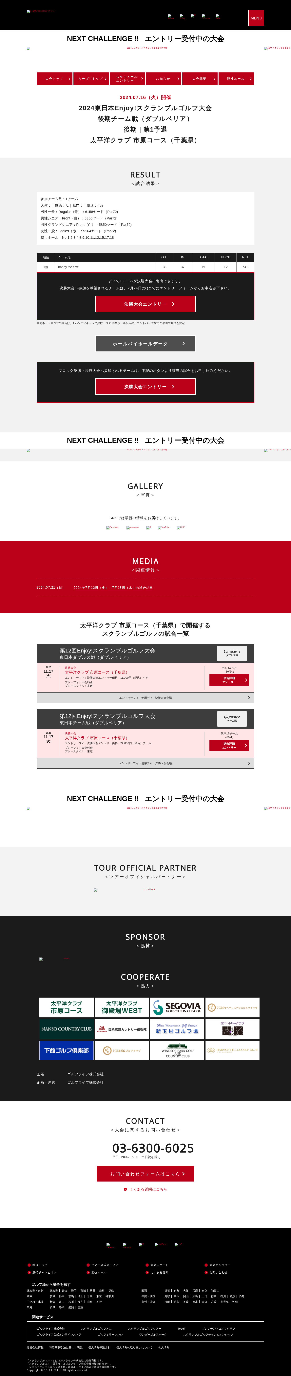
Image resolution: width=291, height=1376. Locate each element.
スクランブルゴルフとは (96, 1328)
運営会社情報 (35, 1347)
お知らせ (163, 78)
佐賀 (176, 1301)
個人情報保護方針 (99, 1347)
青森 (64, 1290)
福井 (80, 1301)
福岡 (167, 1301)
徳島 (214, 1296)
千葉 (89, 1296)
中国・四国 (148, 1296)
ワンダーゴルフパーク (153, 1334)
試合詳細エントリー (229, 680)
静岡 (62, 1307)
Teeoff (181, 1328)
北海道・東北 (35, 1290)
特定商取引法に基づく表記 (66, 1347)
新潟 (52, 1301)
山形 (102, 1290)
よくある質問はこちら (148, 1189)
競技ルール (236, 78)
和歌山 (215, 1290)
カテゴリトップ (90, 78)
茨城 (52, 1296)
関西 (144, 1290)
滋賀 (167, 1290)
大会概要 (199, 78)
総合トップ (40, 1264)
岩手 (74, 1290)
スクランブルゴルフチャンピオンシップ (208, 1334)
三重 (80, 1307)
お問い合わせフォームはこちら (145, 1173)
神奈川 (110, 1296)
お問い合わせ (218, 1272)
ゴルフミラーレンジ (110, 1334)
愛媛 (232, 1296)
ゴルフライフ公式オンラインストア (59, 1334)
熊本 (195, 1301)
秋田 (92, 1290)
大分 (204, 1301)
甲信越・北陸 (35, 1301)
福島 (111, 1290)
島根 (176, 1296)
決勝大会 (70, 667)
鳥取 (167, 1296)
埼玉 (80, 1296)
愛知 (71, 1307)
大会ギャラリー (220, 1264)
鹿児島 (224, 1301)
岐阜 (52, 1307)
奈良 (204, 1290)
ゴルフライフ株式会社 (51, 1328)
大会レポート (159, 1264)
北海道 (54, 1290)
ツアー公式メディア (105, 1264)
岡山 (186, 1296)
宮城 (83, 1290)
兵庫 (195, 1290)
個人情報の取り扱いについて (134, 1347)
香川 (223, 1296)
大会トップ (54, 78)
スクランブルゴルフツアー (144, 1328)
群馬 (71, 1296)
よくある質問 (159, 1272)
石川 (71, 1301)
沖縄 (235, 1301)
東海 (29, 1307)
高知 (241, 1296)
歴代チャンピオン (44, 1272)
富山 (62, 1301)
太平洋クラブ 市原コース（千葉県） (97, 672)
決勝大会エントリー (145, 304)
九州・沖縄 (148, 1301)
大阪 (186, 1290)
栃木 (62, 1296)
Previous (12, 49)
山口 (204, 1296)
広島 (195, 1296)
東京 (99, 1296)
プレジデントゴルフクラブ (218, 1328)
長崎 (186, 1301)
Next (279, 49)
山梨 (89, 1301)
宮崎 (214, 1301)
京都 (176, 1290)
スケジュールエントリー (127, 78)
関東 (29, 1296)
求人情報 (163, 1347)
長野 (99, 1301)
